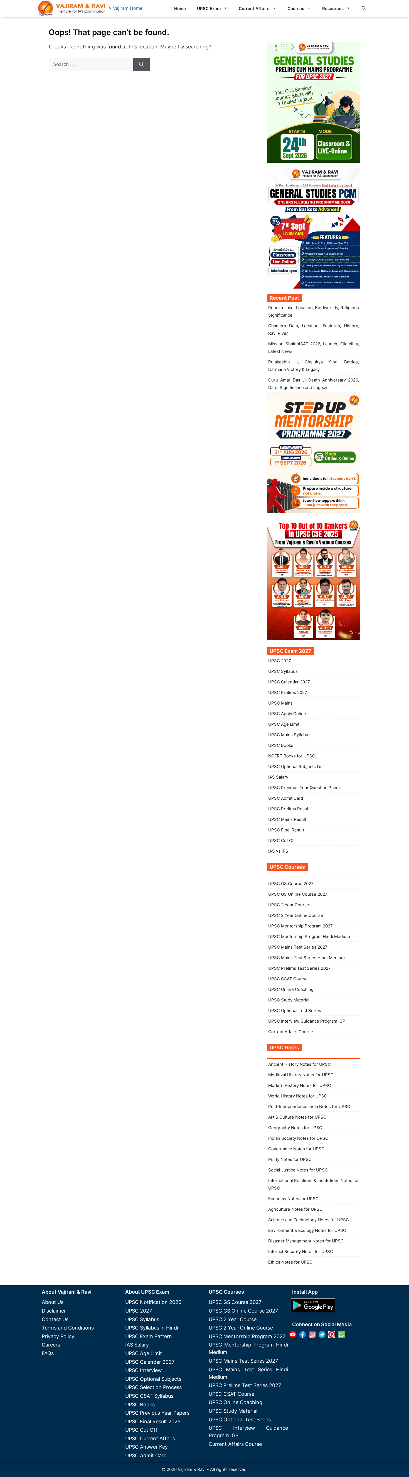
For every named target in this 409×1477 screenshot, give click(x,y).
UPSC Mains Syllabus (289, 734)
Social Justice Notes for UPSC (298, 1170)
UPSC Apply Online (287, 713)
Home (180, 8)
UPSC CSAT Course (288, 978)
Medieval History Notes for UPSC (301, 1074)
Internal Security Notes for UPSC (300, 1251)
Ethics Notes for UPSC (290, 1262)
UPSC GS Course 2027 (291, 883)
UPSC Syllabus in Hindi (151, 1328)
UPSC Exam (209, 8)
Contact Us (55, 1319)
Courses (295, 8)
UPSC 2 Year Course (288, 904)
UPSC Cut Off (281, 840)
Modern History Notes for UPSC (299, 1085)
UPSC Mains (280, 703)
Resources (333, 8)
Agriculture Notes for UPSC (295, 1209)
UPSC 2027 (279, 660)
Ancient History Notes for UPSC (299, 1064)
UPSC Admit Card (285, 798)
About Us (52, 1302)
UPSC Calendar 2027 (289, 682)
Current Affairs (254, 8)
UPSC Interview (143, 1370)
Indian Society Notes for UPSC (298, 1138)
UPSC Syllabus (283, 671)
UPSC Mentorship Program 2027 (300, 926)
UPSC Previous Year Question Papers (305, 787)
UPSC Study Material (288, 1000)
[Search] (141, 64)
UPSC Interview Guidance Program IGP (306, 1021)
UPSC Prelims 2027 (287, 692)
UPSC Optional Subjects (153, 1379)
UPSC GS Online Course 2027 (297, 894)
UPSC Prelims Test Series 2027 (299, 968)
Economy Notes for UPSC (293, 1198)
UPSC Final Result (286, 830)
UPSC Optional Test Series (294, 1010)
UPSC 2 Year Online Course (295, 915)
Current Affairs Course (290, 1031)
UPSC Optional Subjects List (296, 766)
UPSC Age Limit (283, 724)
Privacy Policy (58, 1336)
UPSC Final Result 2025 (153, 1421)
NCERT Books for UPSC (291, 756)
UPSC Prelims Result (289, 808)
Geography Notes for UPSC (295, 1127)
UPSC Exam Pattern (148, 1336)
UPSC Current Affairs (150, 1438)
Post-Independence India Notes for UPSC (309, 1106)
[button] (363, 8)
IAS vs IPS (278, 851)
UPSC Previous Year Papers (157, 1413)
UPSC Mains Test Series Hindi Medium (306, 957)
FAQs (48, 1353)
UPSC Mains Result (287, 819)
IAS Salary (278, 777)
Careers (51, 1345)
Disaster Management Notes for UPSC (306, 1241)
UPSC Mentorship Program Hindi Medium (309, 936)
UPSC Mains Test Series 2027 (297, 947)
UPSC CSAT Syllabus (149, 1396)
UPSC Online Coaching (291, 989)
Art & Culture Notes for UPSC (297, 1117)
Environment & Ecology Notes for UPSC (307, 1230)
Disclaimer (54, 1311)
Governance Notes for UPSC (296, 1148)
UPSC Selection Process (153, 1387)
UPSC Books (280, 745)
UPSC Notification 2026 (153, 1302)
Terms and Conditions (68, 1328)
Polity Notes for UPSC (290, 1159)
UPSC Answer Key (146, 1447)
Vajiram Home (127, 8)
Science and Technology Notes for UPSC (308, 1219)
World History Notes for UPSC (297, 1096)
